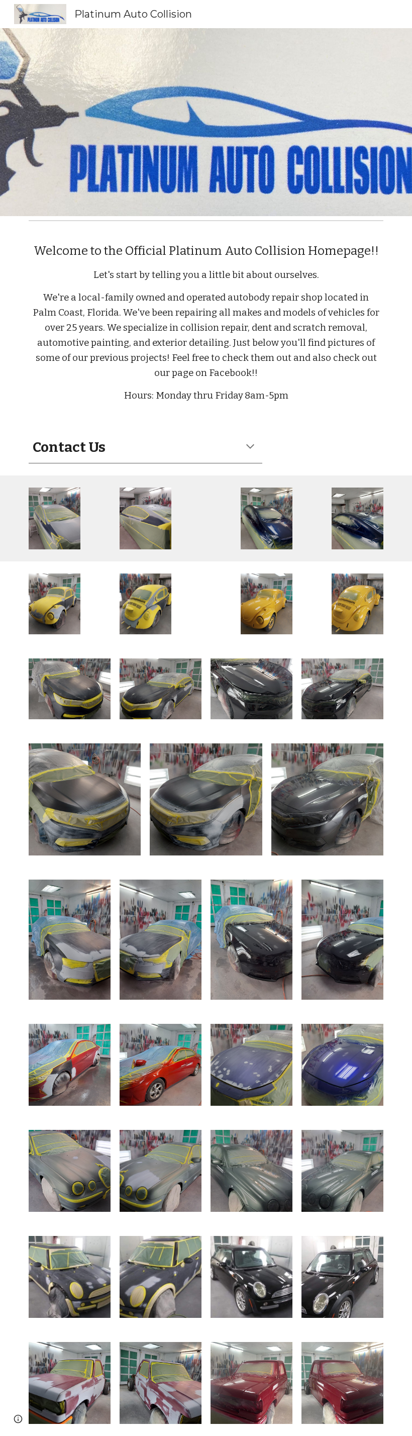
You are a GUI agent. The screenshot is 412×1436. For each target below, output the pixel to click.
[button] (250, 447)
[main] (206, 322)
